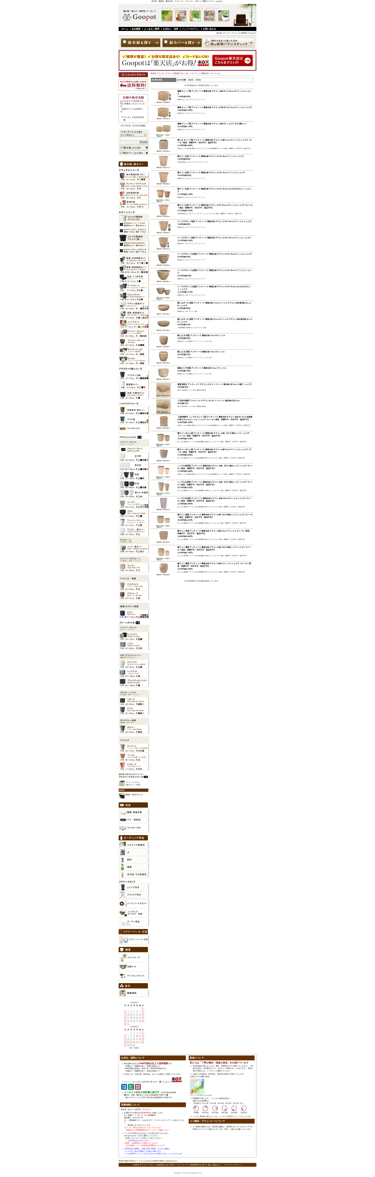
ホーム (125, 29)
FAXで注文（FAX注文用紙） (134, 126)
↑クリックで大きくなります (201, 1095)
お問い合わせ (209, 29)
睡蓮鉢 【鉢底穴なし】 (134, 795)
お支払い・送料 (170, 29)
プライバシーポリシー (233, 1165)
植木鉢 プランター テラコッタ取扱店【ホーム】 (170, 73)
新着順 (198, 80)
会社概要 (136, 29)
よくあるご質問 (151, 29)
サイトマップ (182, 1165)
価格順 (190, 80)
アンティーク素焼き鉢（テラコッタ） (206, 73)
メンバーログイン (190, 29)
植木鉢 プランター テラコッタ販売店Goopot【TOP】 (154, 1165)
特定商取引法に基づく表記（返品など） (206, 1165)
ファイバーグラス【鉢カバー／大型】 (133, 783)
